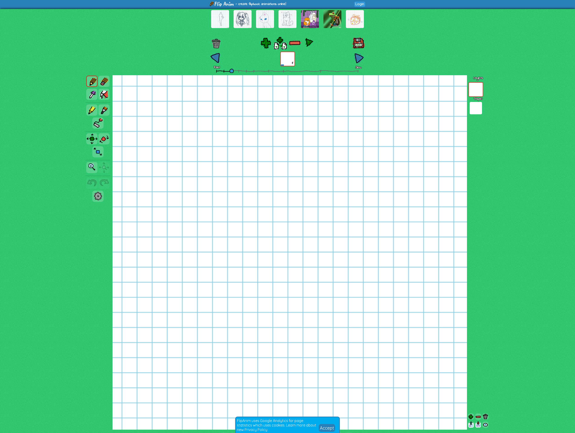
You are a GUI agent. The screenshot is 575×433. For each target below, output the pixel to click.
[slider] (231, 70)
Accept (327, 428)
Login (359, 4)
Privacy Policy (256, 429)
